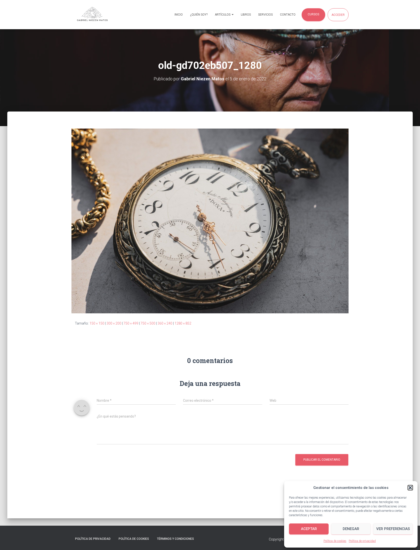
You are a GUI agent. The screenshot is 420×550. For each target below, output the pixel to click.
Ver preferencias (393, 529)
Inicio (179, 14)
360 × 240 (165, 323)
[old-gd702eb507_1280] (210, 221)
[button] (410, 487)
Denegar (351, 529)
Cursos (313, 14)
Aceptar (309, 529)
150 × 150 (96, 323)
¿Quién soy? (199, 14)
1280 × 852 (183, 323)
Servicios (265, 14)
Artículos (223, 14)
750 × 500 (147, 323)
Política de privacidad (362, 541)
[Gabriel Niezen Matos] (98, 14)
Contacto (288, 14)
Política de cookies (335, 541)
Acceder (338, 15)
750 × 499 (130, 323)
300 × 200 (113, 323)
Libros (246, 14)
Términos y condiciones (175, 539)
